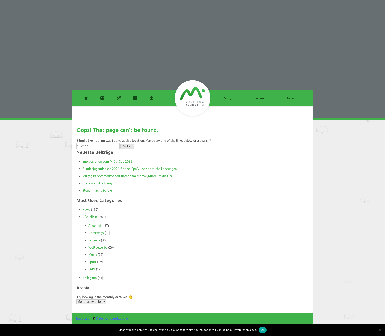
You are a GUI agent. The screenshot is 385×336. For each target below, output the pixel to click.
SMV (91, 269)
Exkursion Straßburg (97, 183)
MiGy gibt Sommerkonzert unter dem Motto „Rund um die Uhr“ (128, 176)
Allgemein (95, 225)
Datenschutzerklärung (112, 318)
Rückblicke (90, 217)
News (86, 209)
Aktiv (290, 98)
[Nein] (380, 330)
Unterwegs (96, 233)
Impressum (84, 318)
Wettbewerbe (97, 247)
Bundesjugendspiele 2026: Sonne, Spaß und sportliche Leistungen (129, 169)
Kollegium (89, 278)
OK (263, 329)
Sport (92, 262)
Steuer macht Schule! (97, 190)
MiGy (227, 98)
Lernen (259, 98)
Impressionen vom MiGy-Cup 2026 (107, 161)
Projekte (94, 240)
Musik (92, 254)
